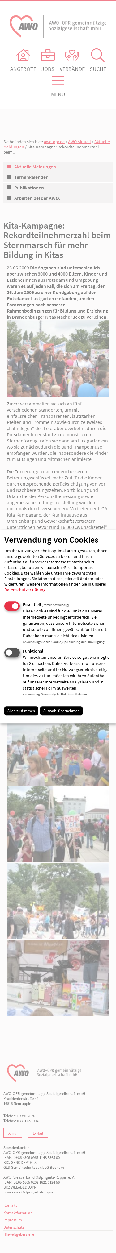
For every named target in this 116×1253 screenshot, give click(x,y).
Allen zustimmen (21, 710)
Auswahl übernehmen (61, 710)
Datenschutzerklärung (24, 590)
